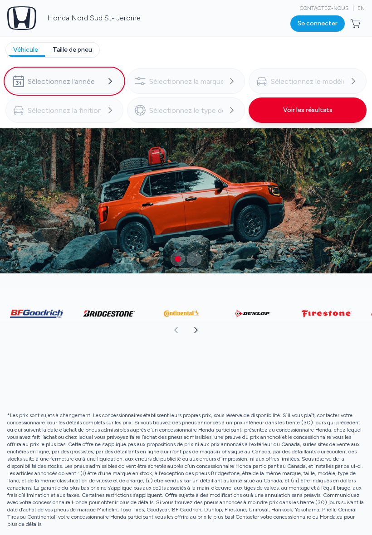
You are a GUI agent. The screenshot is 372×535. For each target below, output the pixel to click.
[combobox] (64, 81)
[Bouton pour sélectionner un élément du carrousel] (178, 259)
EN (361, 8)
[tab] (25, 50)
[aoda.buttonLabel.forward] (278, 330)
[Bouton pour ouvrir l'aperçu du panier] (356, 23)
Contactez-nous (324, 8)
